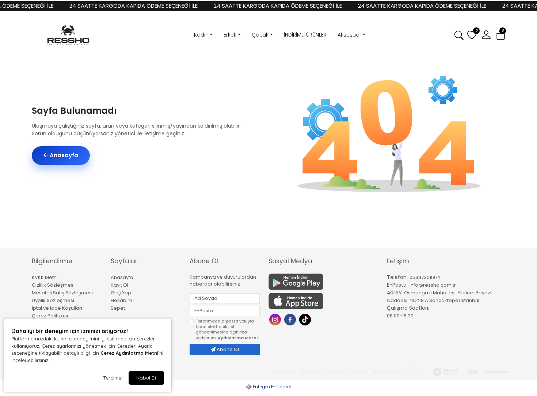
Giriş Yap (121, 292)
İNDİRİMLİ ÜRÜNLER (305, 34)
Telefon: (397, 277)
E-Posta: (397, 284)
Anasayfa (63, 155)
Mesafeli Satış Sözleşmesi (62, 292)
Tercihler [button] (113, 377)
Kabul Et (146, 377)
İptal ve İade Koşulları (57, 308)
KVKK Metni (45, 277)
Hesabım (121, 300)
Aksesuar (349, 34)
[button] (500, 35)
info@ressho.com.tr (433, 285)
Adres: (394, 292)
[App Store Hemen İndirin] (323, 301)
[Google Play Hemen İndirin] (323, 282)
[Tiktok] (305, 319)
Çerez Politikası (50, 315)
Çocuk (260, 34)
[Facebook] (290, 319)
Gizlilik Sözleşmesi (53, 285)
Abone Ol (227, 349)
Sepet (118, 308)
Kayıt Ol (119, 285)
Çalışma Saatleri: (408, 308)
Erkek (230, 34)
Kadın (201, 34)
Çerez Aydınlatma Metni (129, 353)
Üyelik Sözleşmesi (53, 300)
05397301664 (425, 277)
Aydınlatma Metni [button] (238, 338)
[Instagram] (275, 319)
